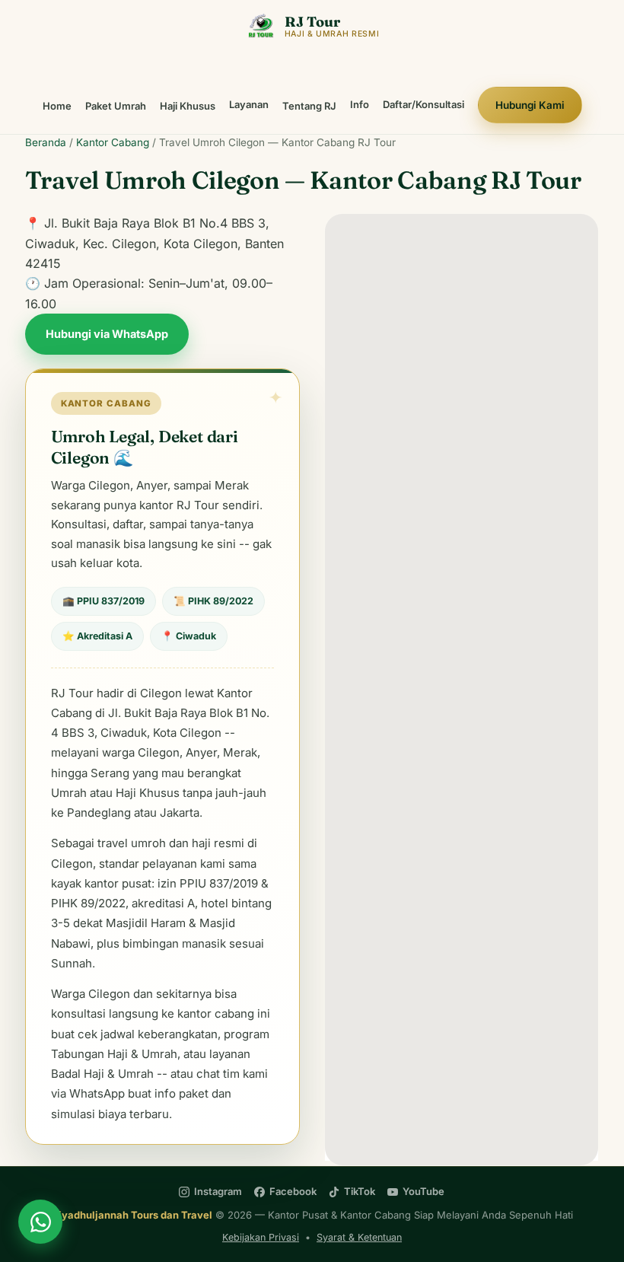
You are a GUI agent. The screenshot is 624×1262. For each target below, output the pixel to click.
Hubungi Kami (530, 105)
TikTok (359, 1191)
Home (57, 106)
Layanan (249, 104)
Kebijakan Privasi (260, 1237)
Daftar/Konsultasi (423, 104)
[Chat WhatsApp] (40, 1222)
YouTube (423, 1191)
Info (359, 104)
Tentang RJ (309, 106)
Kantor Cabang (112, 142)
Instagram (218, 1191)
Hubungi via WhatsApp (107, 333)
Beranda (45, 142)
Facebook (293, 1191)
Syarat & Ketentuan (359, 1237)
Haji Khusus (187, 106)
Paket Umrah (115, 106)
